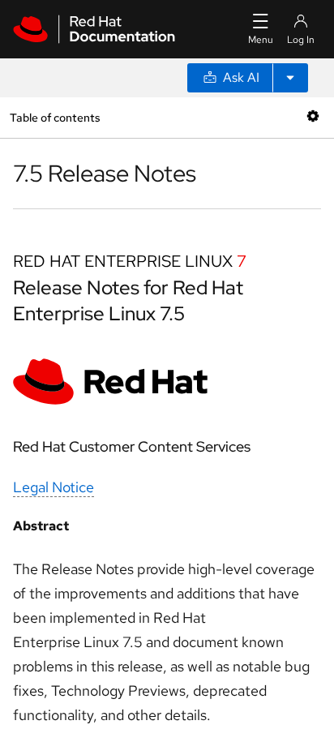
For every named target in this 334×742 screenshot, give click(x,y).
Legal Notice (53, 487)
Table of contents (55, 117)
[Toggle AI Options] (290, 77)
